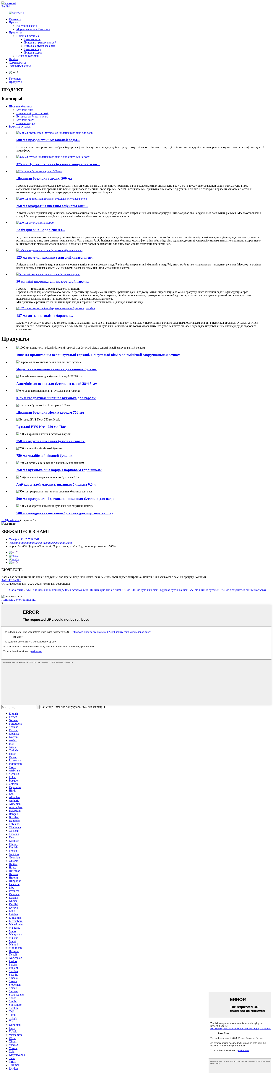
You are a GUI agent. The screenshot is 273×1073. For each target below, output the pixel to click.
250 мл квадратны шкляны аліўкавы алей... (52, 206)
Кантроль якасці (26, 25)
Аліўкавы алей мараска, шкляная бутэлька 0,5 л (56, 484)
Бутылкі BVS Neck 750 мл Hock (42, 427)
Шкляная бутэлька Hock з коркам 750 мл (50, 412)
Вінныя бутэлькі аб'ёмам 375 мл (110, 590)
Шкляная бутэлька (28, 35)
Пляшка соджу (33, 52)
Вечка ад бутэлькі (27, 55)
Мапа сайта (16, 590)
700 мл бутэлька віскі (145, 590)
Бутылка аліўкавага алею (40, 45)
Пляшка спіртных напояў (40, 42)
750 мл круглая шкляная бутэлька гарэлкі (50, 441)
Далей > (11, 520)
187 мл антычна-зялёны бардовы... (44, 316)
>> (18, 520)
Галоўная (15, 19)
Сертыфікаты (17, 62)
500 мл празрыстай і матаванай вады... (48, 140)
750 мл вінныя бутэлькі (204, 590)
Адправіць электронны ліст (18, 599)
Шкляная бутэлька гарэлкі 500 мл (44, 178)
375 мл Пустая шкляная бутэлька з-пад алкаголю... (58, 164)
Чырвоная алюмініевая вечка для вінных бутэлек (56, 369)
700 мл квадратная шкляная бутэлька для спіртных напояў (64, 513)
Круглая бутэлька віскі (174, 590)
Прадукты (15, 32)
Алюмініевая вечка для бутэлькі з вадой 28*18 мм (56, 384)
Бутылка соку (32, 49)
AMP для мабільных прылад (43, 590)
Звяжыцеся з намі (20, 65)
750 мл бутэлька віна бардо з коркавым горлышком (59, 470)
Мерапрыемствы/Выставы (33, 29)
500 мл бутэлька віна (75, 590)
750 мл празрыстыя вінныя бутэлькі (243, 590)
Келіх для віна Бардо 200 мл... (40, 230)
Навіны (13, 59)
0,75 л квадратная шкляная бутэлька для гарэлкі (56, 398)
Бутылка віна (32, 39)
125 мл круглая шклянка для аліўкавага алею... (55, 257)
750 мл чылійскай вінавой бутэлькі (44, 455)
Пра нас (14, 22)
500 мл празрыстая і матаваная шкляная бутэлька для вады (65, 499)
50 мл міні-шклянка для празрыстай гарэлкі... (53, 281)
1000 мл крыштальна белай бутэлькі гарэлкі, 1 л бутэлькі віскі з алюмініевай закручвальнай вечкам (98, 355)
